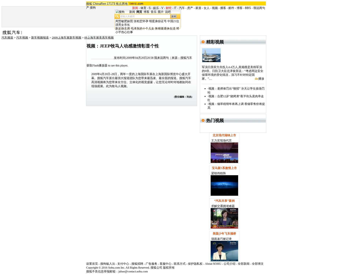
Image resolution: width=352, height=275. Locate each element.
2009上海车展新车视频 (66, 37)
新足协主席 (122, 28)
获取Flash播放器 (97, 65)
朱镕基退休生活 (165, 28)
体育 (143, 8)
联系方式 (180, 263)
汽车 (182, 8)
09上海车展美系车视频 (99, 37)
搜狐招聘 (137, 263)
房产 (190, 8)
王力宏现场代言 (221, 140)
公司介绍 (229, 263)
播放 (261, 78)
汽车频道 (7, 37)
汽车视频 (22, 37)
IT (175, 8)
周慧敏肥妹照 (124, 21)
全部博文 (258, 263)
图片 (161, 11)
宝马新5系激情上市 (224, 168)
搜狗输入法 (107, 263)
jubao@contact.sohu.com (133, 271)
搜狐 (89, 3)
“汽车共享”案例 (224, 200)
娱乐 (156, 8)
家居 (198, 8)
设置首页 (92, 263)
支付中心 (123, 263)
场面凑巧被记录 (221, 238)
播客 (223, 8)
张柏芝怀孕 (141, 21)
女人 (207, 8)
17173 (111, 3)
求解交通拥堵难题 (223, 206)
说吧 (168, 11)
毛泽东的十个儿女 (142, 28)
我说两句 (259, 8)
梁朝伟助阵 (218, 173)
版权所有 (169, 267)
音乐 (154, 11)
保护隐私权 (195, 263)
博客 (240, 8)
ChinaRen (99, 3)
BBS (248, 8)
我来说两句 (161, 57)
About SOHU (213, 263)
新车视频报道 (40, 37)
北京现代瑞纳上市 (224, 135)
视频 (215, 8)
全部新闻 (244, 263)
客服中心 (165, 263)
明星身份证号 (158, 21)
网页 (139, 11)
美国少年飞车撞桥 (224, 233)
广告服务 (151, 263)
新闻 (132, 11)
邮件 (231, 8)
